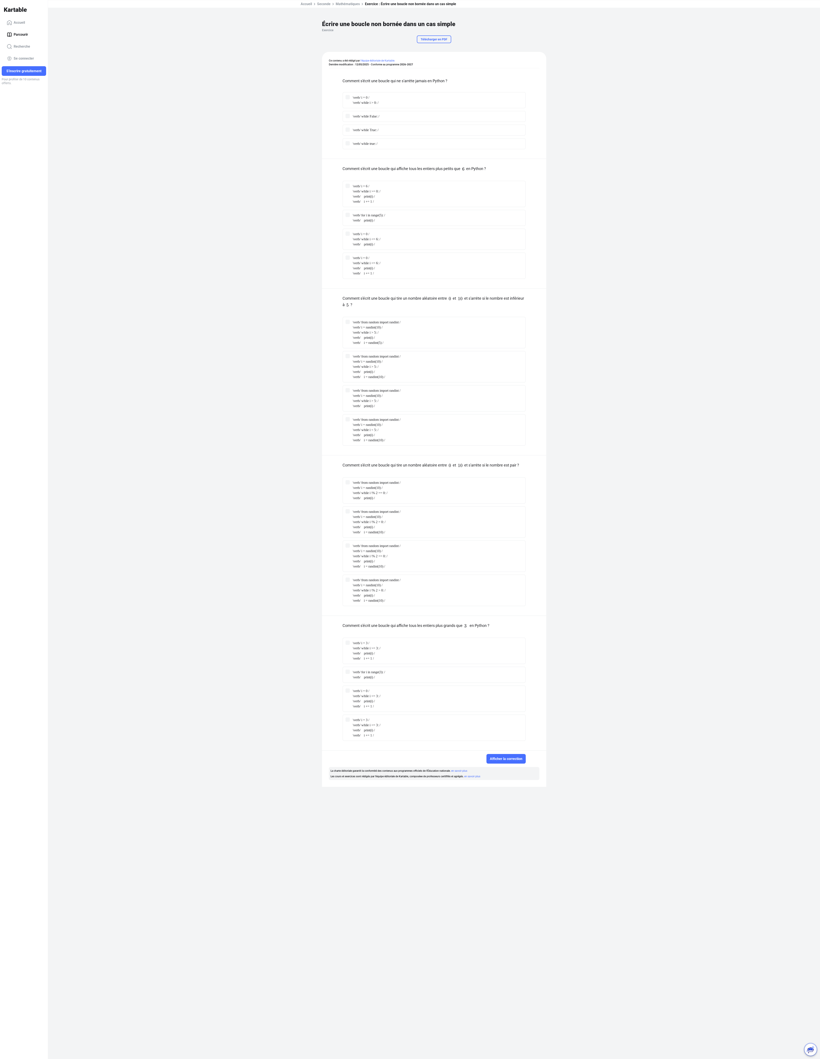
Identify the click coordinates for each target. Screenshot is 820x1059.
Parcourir (21, 34)
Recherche (22, 46)
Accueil (19, 23)
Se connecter (24, 58)
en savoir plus (459, 770)
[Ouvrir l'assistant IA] (811, 1050)
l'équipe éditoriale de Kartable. (377, 60)
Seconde (324, 4)
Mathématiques (348, 4)
